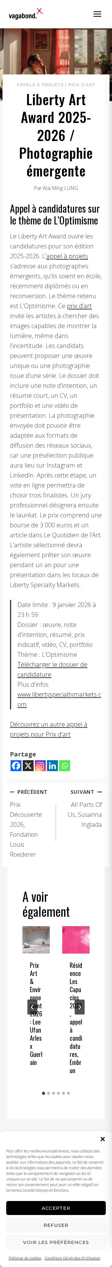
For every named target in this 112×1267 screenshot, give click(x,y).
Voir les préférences (56, 1242)
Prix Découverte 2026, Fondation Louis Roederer (29, 824)
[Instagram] (40, 765)
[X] (28, 765)
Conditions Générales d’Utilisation (72, 1258)
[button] (103, 1139)
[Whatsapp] (64, 765)
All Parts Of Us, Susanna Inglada (85, 809)
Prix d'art (82, 85)
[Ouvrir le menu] (97, 13)
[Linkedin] (52, 765)
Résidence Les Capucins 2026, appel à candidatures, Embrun (76, 1017)
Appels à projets (40, 85)
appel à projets (67, 256)
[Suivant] (80, 1007)
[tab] (43, 1093)
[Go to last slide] (32, 1007)
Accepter (56, 1208)
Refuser (56, 1225)
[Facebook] (16, 765)
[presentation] (36, 940)
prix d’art (79, 306)
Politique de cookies (25, 1258)
